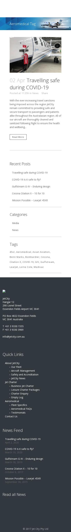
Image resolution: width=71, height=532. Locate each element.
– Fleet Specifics (18, 405)
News (35, 93)
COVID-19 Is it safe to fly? (26, 179)
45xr (12, 251)
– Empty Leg (16, 397)
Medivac (39, 267)
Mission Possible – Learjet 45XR (30, 200)
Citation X (15, 261)
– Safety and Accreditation (23, 374)
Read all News (14, 494)
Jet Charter (11, 382)
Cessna (45, 256)
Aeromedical (23, 251)
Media (15, 223)
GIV (37, 261)
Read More (18, 137)
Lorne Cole (25, 267)
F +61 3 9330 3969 (13, 329)
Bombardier (32, 256)
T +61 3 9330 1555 (13, 326)
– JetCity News (17, 378)
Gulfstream (47, 261)
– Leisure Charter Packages (24, 389)
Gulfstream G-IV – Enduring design (31, 186)
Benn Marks (17, 256)
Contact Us (11, 416)
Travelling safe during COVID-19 (35, 84)
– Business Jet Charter (21, 386)
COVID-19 (28, 261)
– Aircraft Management (22, 370)
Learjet (14, 267)
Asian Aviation (41, 251)
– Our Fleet (15, 367)
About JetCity (12, 363)
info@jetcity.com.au (14, 336)
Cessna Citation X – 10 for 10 (28, 193)
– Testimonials (17, 412)
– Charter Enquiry (18, 393)
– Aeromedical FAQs (20, 408)
